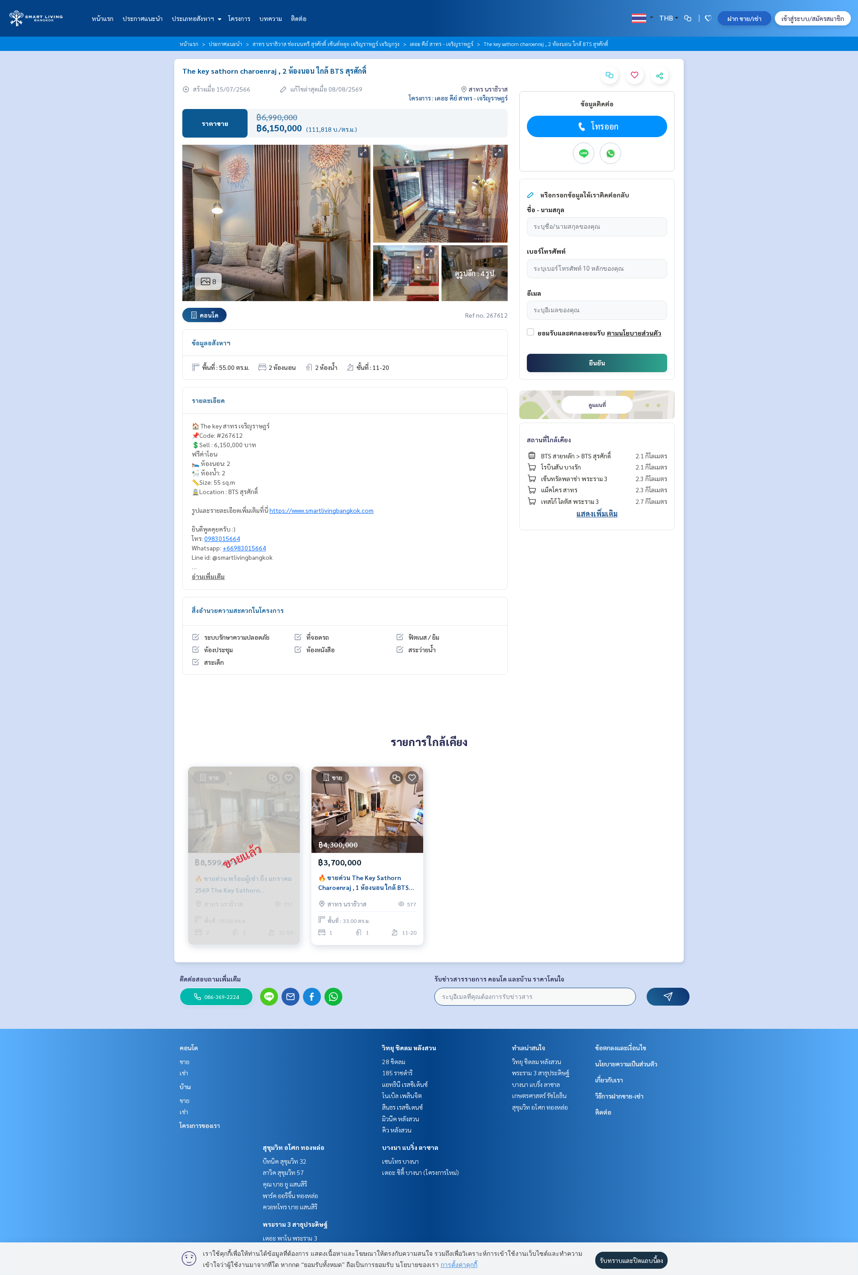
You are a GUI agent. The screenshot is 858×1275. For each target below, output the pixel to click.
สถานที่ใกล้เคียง (549, 440)
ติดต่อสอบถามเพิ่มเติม (210, 979)
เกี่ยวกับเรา (609, 1080)
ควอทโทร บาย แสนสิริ (290, 1207)
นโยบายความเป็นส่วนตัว (626, 1064)
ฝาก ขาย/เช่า (744, 18)
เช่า (184, 1073)
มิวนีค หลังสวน (400, 1119)
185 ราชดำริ (397, 1073)
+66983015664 (244, 548)
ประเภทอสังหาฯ (193, 18)
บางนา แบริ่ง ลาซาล (410, 1147)
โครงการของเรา (200, 1125)
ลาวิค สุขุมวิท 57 (283, 1172)
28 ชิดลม (393, 1061)
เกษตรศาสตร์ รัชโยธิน (539, 1095)
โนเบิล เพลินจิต (402, 1095)
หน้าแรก (103, 18)
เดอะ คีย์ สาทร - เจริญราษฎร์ (441, 43)
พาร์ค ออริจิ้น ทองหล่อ (290, 1195)
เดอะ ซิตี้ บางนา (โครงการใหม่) (420, 1172)
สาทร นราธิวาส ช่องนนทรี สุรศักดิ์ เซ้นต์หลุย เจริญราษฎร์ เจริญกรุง (326, 43)
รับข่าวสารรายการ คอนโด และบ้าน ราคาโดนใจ (499, 979)
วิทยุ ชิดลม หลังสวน (409, 1048)
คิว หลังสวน (397, 1130)
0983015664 (222, 538)
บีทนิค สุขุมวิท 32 (285, 1161)
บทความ (270, 18)
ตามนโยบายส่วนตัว (634, 333)
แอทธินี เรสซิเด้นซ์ (405, 1084)
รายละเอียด (208, 400)
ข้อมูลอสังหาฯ (211, 343)
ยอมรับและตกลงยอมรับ (571, 333)
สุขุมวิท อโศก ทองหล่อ (293, 1147)
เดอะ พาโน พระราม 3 (290, 1238)
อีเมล (534, 293)
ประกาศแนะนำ (142, 18)
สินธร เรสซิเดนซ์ (402, 1107)
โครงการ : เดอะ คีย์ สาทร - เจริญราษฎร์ (458, 98)
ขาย (184, 1061)
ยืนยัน (597, 363)
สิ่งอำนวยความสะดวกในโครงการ (238, 610)
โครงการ (239, 18)
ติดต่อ (299, 18)
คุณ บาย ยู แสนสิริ (285, 1184)
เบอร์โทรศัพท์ (546, 251)
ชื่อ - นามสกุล (545, 210)
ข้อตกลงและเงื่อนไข (620, 1048)
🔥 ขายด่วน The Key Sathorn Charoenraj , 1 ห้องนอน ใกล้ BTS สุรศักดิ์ (363, 883)
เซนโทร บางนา (400, 1161)
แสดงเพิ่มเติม (597, 513)
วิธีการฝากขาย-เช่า (619, 1096)
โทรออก (604, 126)
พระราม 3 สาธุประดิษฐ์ (295, 1224)
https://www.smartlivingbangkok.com (321, 510)
